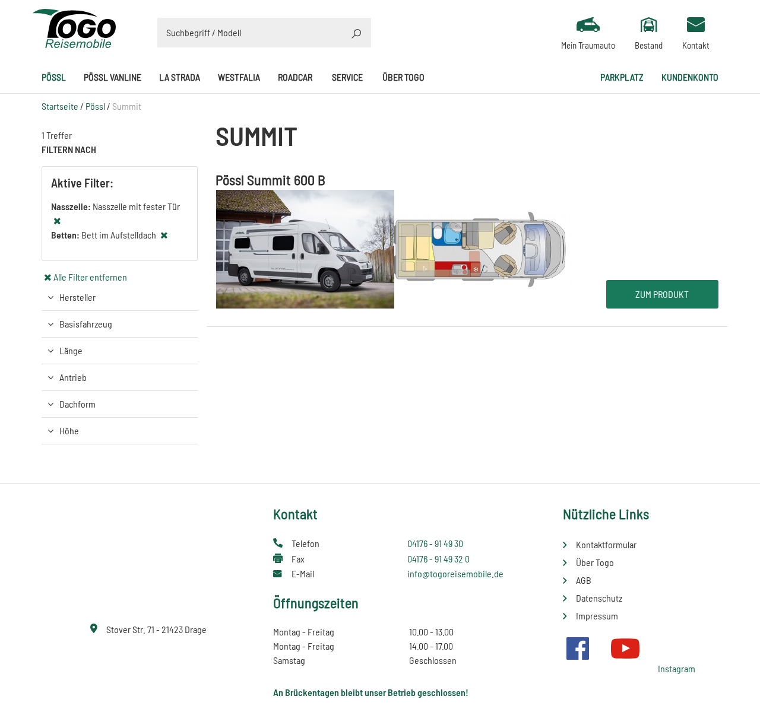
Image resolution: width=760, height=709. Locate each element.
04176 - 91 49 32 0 (438, 558)
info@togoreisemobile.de (455, 573)
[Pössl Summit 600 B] (394, 247)
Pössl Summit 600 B (270, 179)
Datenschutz (599, 597)
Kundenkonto (689, 76)
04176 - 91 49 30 (435, 543)
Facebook (578, 648)
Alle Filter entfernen (90, 276)
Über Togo (403, 76)
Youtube (625, 648)
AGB (583, 580)
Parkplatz (622, 76)
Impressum (597, 615)
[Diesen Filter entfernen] (57, 220)
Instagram (676, 668)
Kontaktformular (606, 544)
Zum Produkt (662, 294)
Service (347, 76)
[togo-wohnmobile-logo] (74, 27)
